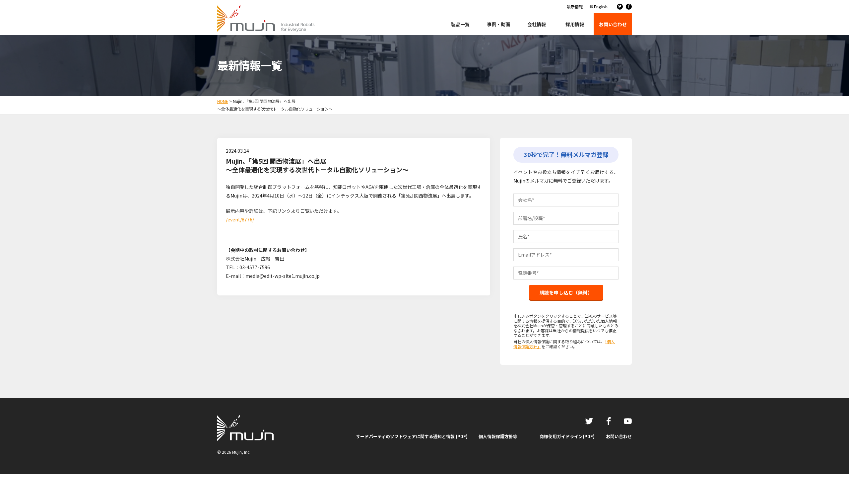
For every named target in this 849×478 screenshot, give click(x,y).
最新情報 (575, 6)
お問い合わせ (619, 436)
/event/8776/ (240, 219)
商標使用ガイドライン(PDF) (567, 436)
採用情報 (574, 24)
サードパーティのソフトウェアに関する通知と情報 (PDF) (412, 436)
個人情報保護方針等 (498, 436)
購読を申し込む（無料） (566, 292)
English (601, 6)
